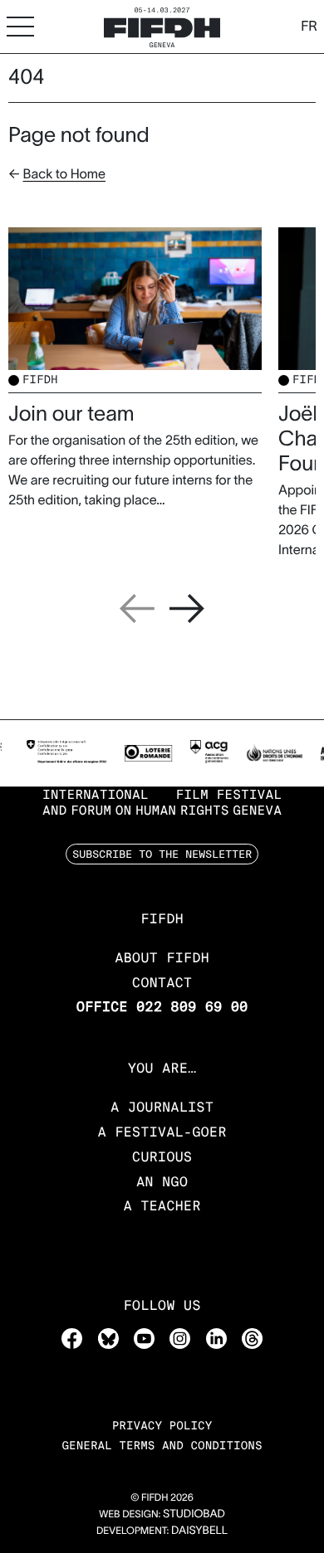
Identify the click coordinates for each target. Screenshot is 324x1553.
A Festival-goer (161, 1132)
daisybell (199, 1530)
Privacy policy (162, 1426)
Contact (162, 982)
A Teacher (161, 1206)
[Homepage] (162, 25)
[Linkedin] (216, 1337)
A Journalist (162, 1107)
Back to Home (64, 174)
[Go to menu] (20, 26)
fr (309, 26)
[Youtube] (144, 1337)
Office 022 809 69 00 (162, 1006)
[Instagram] (179, 1337)
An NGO (162, 1181)
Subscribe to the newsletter (162, 853)
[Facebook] (71, 1337)
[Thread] (252, 1337)
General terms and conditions (161, 1446)
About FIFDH (162, 957)
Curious (162, 1157)
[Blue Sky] (108, 1337)
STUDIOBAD (194, 1513)
